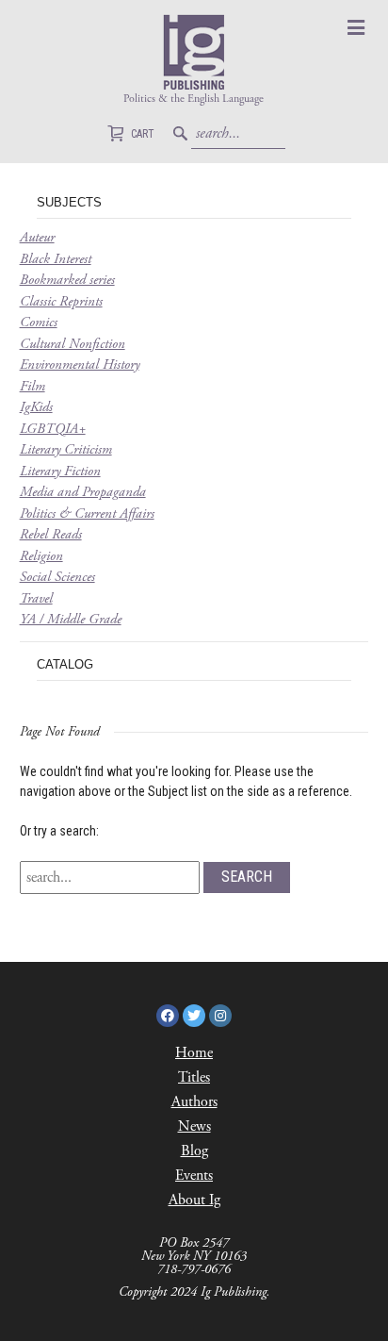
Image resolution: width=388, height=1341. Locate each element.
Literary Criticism (66, 449)
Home (194, 1053)
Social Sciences (57, 577)
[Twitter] (194, 1015)
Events (194, 1175)
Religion (41, 556)
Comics (38, 322)
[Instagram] (220, 1015)
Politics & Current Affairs (87, 513)
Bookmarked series (67, 280)
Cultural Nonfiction (72, 344)
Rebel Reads (51, 534)
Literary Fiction (60, 471)
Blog (194, 1151)
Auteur (37, 237)
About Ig (194, 1200)
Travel (36, 598)
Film (32, 386)
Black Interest (55, 259)
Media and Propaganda (83, 492)
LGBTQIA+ (53, 429)
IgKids (36, 407)
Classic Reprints (61, 301)
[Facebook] (167, 1015)
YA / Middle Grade (70, 619)
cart (130, 135)
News (194, 1126)
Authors (194, 1102)
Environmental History (79, 364)
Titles (194, 1077)
